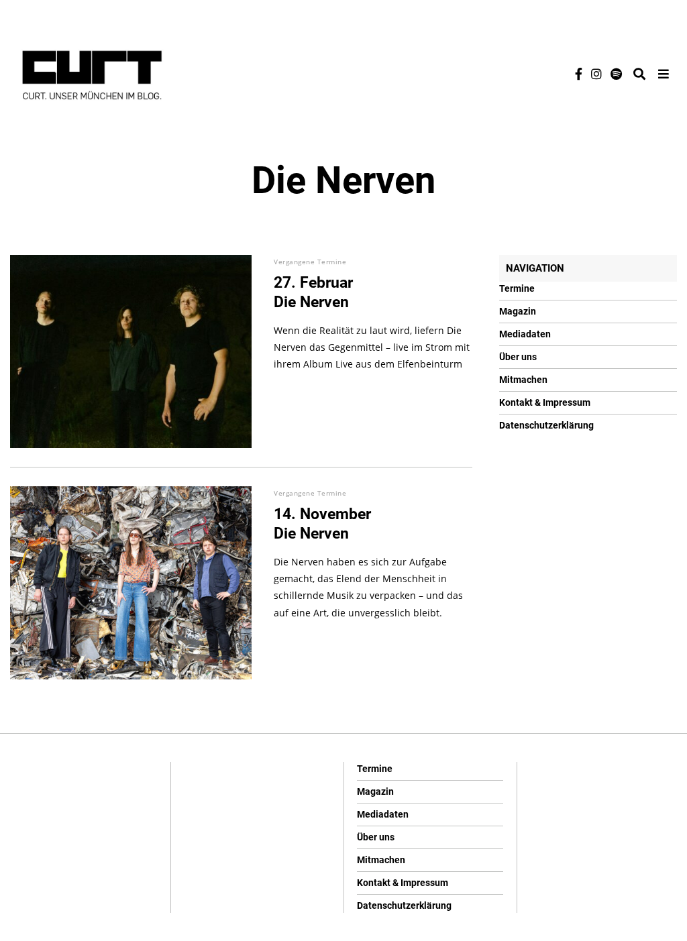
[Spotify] (616, 74)
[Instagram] (596, 74)
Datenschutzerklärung (546, 425)
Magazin (517, 311)
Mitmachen (523, 379)
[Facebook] (579, 74)
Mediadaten (525, 334)
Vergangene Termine (310, 261)
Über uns (518, 356)
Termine (517, 288)
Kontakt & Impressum (544, 402)
